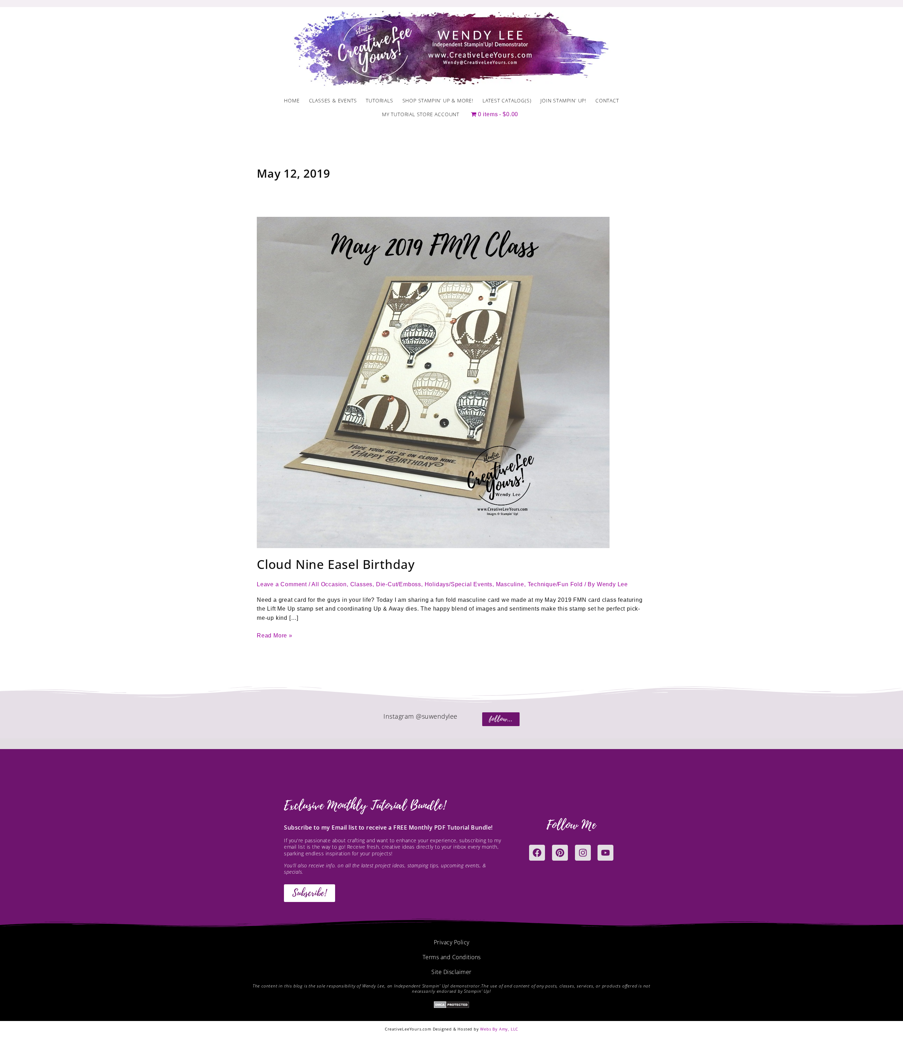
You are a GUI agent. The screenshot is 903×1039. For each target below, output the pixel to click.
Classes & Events (333, 100)
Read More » (274, 635)
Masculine (510, 584)
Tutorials (379, 100)
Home (291, 100)
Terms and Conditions (452, 957)
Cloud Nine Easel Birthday (336, 564)
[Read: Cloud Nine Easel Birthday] (433, 382)
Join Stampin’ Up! (563, 100)
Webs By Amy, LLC (499, 1029)
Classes (361, 584)
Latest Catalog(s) (507, 100)
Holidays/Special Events (458, 584)
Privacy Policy (451, 942)
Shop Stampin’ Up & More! (437, 100)
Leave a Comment (282, 584)
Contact (607, 100)
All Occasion (329, 584)
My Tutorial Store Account (420, 114)
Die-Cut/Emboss (398, 584)
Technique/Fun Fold (555, 584)
